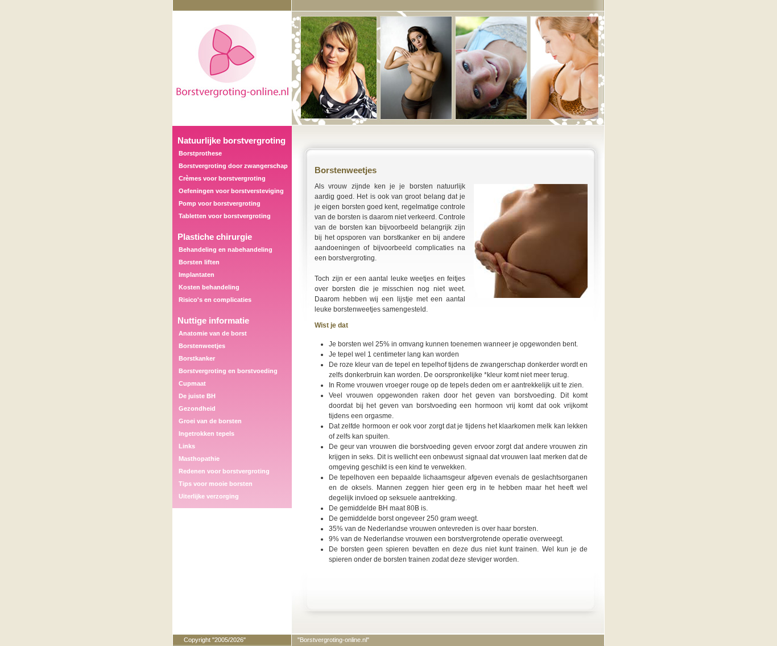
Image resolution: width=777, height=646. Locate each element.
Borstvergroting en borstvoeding (228, 370)
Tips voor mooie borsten (216, 483)
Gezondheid (197, 408)
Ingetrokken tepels (206, 433)
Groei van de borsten (210, 421)
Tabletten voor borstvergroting (225, 215)
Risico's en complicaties (215, 299)
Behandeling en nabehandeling (225, 249)
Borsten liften (199, 262)
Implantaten (196, 274)
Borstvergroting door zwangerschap (233, 165)
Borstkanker (197, 358)
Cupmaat (192, 383)
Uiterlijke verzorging (209, 496)
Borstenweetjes (202, 345)
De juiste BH (197, 395)
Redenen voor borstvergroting (224, 471)
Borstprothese (200, 153)
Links (187, 446)
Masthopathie (199, 458)
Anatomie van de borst (213, 333)
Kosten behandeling (209, 287)
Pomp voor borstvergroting (220, 203)
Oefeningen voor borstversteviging (231, 190)
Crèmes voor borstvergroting (222, 178)
